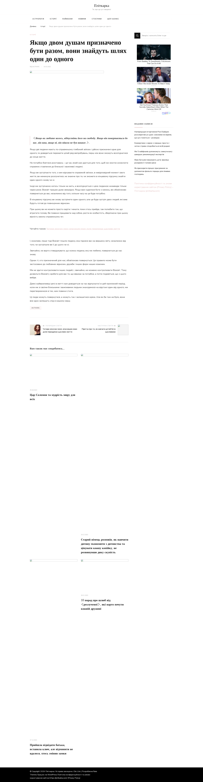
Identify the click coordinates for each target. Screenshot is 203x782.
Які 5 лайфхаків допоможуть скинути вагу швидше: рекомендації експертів (153, 153)
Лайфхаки (67, 19)
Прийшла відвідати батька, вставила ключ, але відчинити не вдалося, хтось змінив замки (51, 749)
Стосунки (97, 19)
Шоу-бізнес (113, 19)
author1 (36, 67)
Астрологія (38, 19)
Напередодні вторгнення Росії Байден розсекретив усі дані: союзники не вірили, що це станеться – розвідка (153, 134)
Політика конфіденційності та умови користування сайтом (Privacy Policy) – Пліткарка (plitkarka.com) (153, 187)
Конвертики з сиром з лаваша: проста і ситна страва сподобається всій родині (152, 144)
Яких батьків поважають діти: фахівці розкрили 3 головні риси (151, 161)
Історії (53, 19)
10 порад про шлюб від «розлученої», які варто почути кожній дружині (102, 604)
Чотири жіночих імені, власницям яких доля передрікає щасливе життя (83, 228)
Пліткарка (101, 6)
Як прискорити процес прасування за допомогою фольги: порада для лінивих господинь (152, 171)
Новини (82, 19)
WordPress (52, 774)
